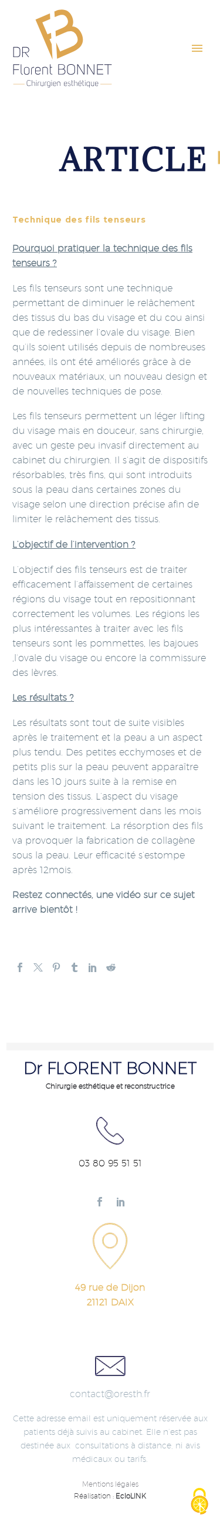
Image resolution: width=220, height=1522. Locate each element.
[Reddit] (111, 967)
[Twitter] (38, 967)
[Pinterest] (56, 967)
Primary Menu (197, 48)
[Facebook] (20, 967)
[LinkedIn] (92, 967)
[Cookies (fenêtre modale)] (199, 1502)
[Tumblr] (74, 967)
